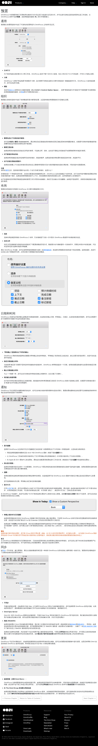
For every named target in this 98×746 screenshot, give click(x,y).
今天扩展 (10, 488)
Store (92, 3)
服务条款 (73, 624)
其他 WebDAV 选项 (89, 626)
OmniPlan (27, 723)
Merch (66, 728)
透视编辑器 (47, 250)
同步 (4, 550)
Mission (67, 720)
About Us (67, 717)
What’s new (48, 728)
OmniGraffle (27, 717)
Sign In (83, 3)
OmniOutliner (28, 720)
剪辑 (22, 92)
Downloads (27, 731)
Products (18, 3)
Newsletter (48, 723)
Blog (45, 717)
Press (66, 723)
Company (62, 3)
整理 (7, 170)
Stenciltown (48, 726)
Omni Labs (27, 728)
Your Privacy (68, 715)
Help (73, 3)
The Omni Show (49, 720)
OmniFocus (27, 715)
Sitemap (47, 731)
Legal (66, 726)
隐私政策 (81, 624)
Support (47, 715)
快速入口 (12, 90)
